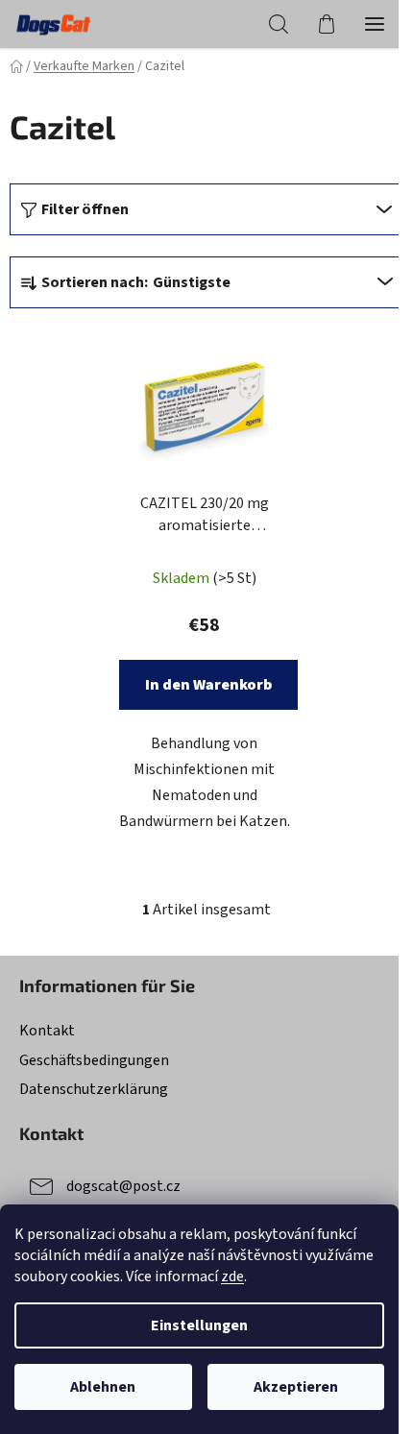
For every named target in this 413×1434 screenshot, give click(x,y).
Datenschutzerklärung (93, 1089)
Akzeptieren (296, 1387)
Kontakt (47, 1030)
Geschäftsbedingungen (94, 1060)
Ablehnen (102, 1387)
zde (232, 1276)
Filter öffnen (85, 209)
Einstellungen (199, 1325)
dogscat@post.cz (123, 1186)
